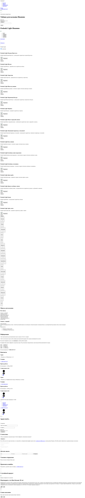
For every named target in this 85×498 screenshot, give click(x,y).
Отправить (35, 453)
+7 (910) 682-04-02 (4, 384)
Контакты (5, 6)
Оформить (3, 438)
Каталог (4, 2)
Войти (1, 8)
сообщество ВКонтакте (40, 440)
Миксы (4, 3)
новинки (4, 34)
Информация (5, 5)
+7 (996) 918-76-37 (4, 9)
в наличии (4, 48)
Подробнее (5, 58)
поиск (2, 25)
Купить (2, 60)
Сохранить (3, 431)
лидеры (4, 35)
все (3, 33)
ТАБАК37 (2, 0)
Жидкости (2, 42)
